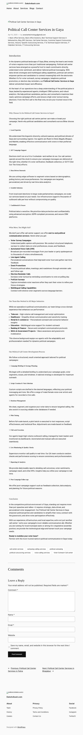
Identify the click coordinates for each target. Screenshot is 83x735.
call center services (16, 549)
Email (11, 625)
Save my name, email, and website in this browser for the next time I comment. (40, 646)
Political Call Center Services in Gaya (58, 81)
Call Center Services (40, 40)
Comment (13, 590)
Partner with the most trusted (21, 539)
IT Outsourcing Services (31, 45)
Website (11, 635)
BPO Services (27, 40)
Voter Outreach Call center (63, 553)
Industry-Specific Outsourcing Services (29, 43)
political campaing (56, 549)
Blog (19, 40)
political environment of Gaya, (36, 504)
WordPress (21, 727)
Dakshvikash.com (32, 3)
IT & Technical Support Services (55, 43)
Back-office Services (17, 38)
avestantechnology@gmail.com (34, 35)
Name (11, 615)
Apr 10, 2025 (13, 35)
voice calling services (42, 553)
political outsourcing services (20, 553)
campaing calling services (36, 549)
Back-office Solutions (33, 38)
